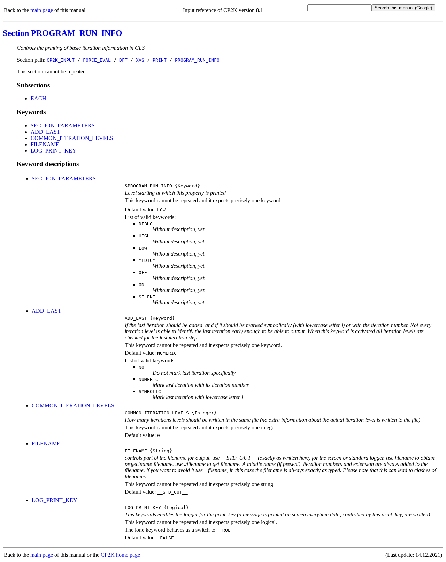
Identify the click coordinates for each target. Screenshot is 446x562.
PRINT (160, 60)
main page (41, 10)
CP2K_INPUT (61, 60)
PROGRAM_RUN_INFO (197, 60)
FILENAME (45, 144)
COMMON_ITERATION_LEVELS (72, 138)
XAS (140, 60)
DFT (123, 60)
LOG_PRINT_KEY (53, 151)
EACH (38, 98)
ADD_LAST (45, 132)
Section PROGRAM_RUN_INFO (62, 33)
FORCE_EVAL (97, 60)
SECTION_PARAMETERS (63, 125)
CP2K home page (120, 555)
